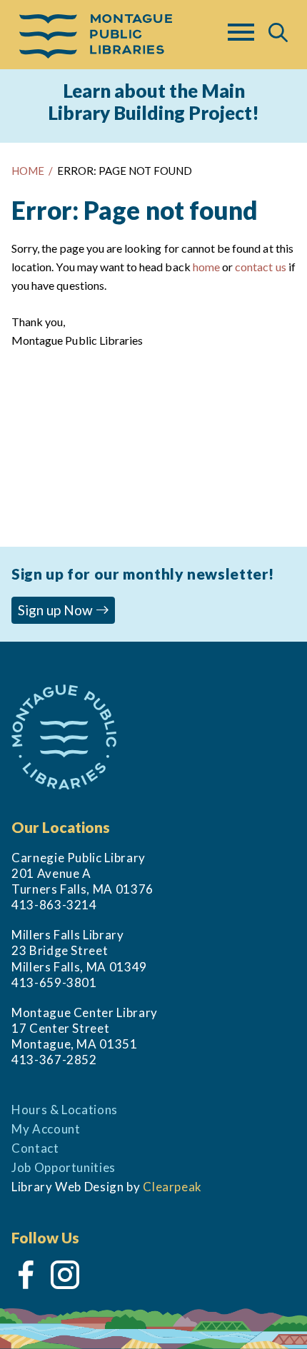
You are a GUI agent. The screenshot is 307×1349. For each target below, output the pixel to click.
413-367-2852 (54, 1059)
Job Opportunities (63, 1167)
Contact (35, 1148)
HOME (27, 170)
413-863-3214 (54, 904)
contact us (260, 266)
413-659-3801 (54, 982)
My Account (45, 1128)
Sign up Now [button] (57, 610)
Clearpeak (172, 1186)
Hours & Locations (64, 1109)
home (206, 266)
